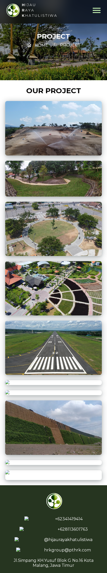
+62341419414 (69, 518)
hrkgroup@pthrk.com (67, 550)
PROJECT (70, 45)
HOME (37, 45)
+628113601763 (73, 529)
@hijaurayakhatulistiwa (68, 539)
